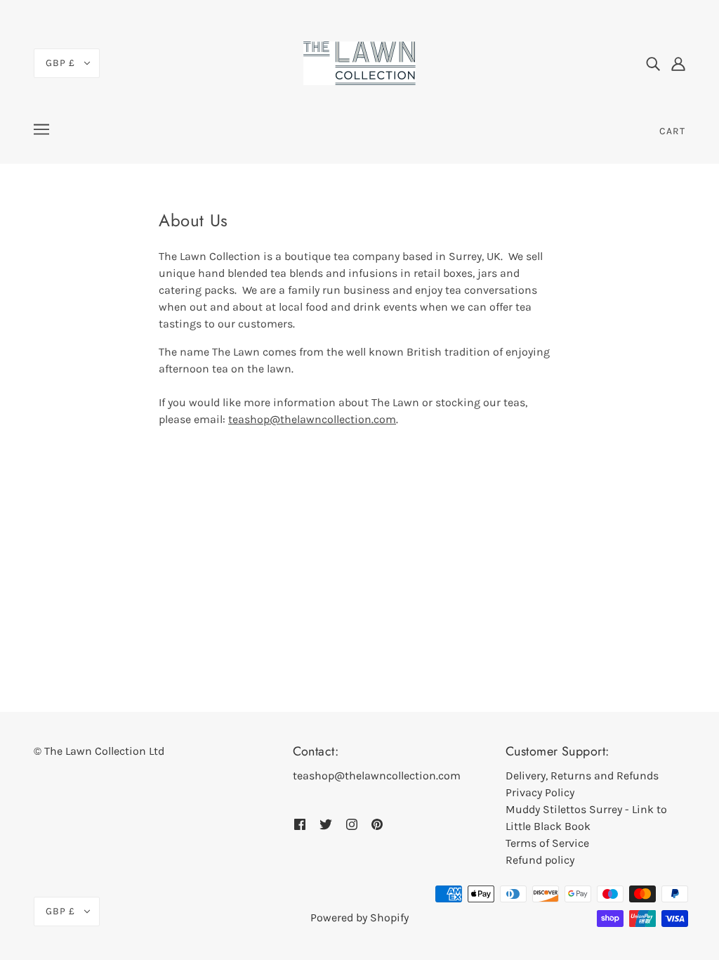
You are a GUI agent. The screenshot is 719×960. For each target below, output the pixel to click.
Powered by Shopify (359, 917)
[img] (653, 63)
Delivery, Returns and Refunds (582, 775)
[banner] (359, 62)
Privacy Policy (540, 792)
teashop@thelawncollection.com (312, 419)
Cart (672, 131)
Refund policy (540, 860)
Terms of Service (547, 843)
